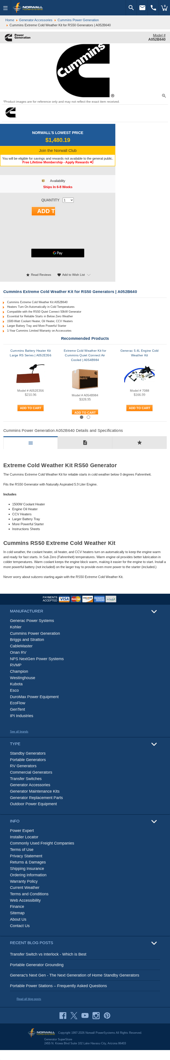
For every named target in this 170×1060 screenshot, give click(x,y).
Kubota (16, 684)
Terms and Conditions (29, 894)
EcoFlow (17, 703)
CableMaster (21, 646)
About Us (18, 919)
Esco (14, 690)
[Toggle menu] (5, 7)
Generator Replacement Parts (36, 797)
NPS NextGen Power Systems (37, 659)
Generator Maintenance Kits (35, 791)
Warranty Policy (24, 881)
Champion (19, 671)
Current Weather (24, 887)
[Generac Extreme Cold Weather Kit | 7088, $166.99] (139, 373)
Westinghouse (22, 678)
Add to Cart (30, 408)
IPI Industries (21, 716)
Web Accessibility (25, 900)
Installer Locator (24, 837)
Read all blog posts (29, 999)
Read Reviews (38, 275)
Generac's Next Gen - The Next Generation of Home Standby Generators (74, 975)
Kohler (15, 627)
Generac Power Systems (32, 620)
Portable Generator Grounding (37, 965)
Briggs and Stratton (27, 639)
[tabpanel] (30, 381)
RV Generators (23, 766)
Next (155, 417)
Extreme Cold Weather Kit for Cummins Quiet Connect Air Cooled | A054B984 (85, 355)
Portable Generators (28, 760)
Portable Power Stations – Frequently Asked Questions (58, 986)
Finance (17, 906)
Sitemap (17, 913)
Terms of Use (21, 849)
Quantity (50, 200)
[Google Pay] (57, 253)
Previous (18, 417)
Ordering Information (28, 875)
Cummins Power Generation (35, 633)
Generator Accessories (30, 785)
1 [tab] (81, 417)
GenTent (17, 709)
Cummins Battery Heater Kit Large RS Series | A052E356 (30, 353)
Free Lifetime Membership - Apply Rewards (56, 162)
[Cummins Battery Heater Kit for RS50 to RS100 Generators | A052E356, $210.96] (30, 373)
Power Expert (22, 830)
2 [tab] (88, 417)
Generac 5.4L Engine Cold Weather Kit (139, 353)
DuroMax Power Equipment (34, 697)
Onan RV (18, 652)
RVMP (15, 665)
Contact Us (20, 926)
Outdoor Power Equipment (33, 804)
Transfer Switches (26, 779)
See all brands (19, 731)
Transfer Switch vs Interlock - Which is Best (48, 954)
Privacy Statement (26, 856)
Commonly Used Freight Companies (42, 843)
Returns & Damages (28, 862)
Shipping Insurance (27, 868)
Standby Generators (28, 753)
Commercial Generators (31, 772)
